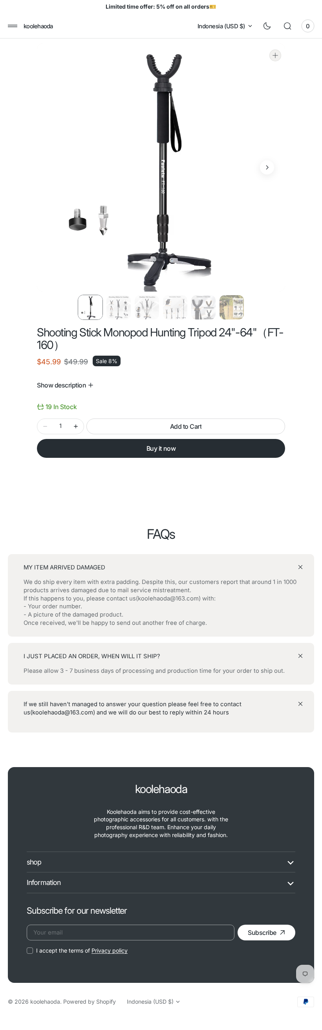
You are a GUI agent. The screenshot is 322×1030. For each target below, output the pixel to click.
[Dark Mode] (267, 26)
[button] (12, 26)
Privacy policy (109, 950)
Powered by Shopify (89, 1001)
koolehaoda (45, 1001)
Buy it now (161, 448)
